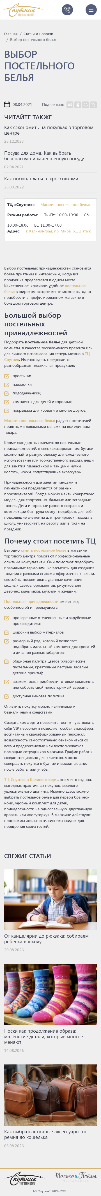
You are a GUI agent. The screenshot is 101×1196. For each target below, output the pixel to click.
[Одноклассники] (77, 104)
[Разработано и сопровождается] (76, 1176)
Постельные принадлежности (31, 601)
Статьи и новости (38, 33)
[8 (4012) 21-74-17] (67, 9)
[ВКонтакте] (69, 104)
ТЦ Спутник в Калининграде (30, 779)
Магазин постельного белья (65, 204)
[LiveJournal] (93, 104)
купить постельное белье (43, 550)
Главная (11, 33)
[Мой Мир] (85, 104)
